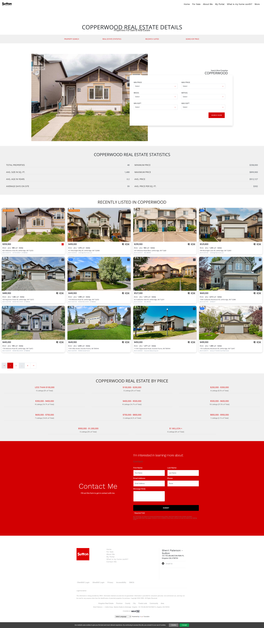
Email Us (169, 564)
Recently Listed (152, 39)
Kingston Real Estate (105, 603)
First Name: (138, 468)
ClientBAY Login (83, 582)
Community (154, 603)
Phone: (170, 478)
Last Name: (172, 468)
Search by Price (192, 39)
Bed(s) (136, 93)
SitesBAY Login (98, 582)
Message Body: (139, 489)
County (127, 603)
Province (119, 603)
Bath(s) (185, 93)
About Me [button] (208, 4)
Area (162, 603)
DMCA (131, 582)
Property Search (71, 39)
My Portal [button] (219, 4)
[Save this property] (62, 211)
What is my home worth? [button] (239, 4)
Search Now (216, 115)
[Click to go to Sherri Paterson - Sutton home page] (7, 4)
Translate (146, 616)
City (134, 603)
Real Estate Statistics (112, 39)
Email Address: (139, 478)
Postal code (142, 603)
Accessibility (121, 582)
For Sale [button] (196, 4)
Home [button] (187, 4)
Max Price (186, 82)
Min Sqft (137, 103)
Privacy (110, 582)
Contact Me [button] (111, 562)
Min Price (138, 82)
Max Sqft (185, 103)
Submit (166, 508)
